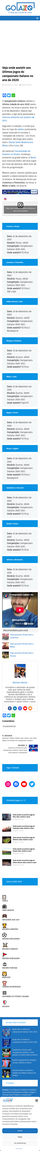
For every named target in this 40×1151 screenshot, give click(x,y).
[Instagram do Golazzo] (8, 784)
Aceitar (20, 1131)
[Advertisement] (20, 44)
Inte (16, 145)
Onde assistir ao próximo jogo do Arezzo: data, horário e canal (24, 850)
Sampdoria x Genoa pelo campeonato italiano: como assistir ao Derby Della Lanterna (24, 1052)
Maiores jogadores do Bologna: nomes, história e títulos (24, 1061)
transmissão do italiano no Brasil (16, 152)
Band (33, 157)
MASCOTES (6, 977)
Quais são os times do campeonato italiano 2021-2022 (24, 1030)
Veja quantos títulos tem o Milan (21, 645)
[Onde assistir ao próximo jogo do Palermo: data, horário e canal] (6, 842)
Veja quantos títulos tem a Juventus (21, 636)
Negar (20, 1137)
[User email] (30, 708)
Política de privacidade (19, 1148)
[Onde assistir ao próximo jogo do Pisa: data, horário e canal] (6, 819)
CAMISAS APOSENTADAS (11, 986)
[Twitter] (32, 784)
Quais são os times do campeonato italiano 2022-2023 (24, 1040)
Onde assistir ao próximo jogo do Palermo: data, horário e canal (24, 838)
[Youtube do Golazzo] (24, 784)
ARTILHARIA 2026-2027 (11, 919)
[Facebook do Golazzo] (16, 784)
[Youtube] (25, 708)
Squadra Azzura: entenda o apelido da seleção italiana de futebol (24, 1073)
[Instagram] (20, 708)
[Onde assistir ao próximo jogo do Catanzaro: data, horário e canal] (6, 830)
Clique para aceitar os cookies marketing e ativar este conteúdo (20, 209)
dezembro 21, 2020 (11, 85)
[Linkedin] (15, 708)
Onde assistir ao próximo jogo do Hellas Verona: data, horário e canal (24, 861)
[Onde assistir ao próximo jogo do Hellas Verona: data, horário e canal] (6, 864)
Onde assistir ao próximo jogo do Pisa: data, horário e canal (24, 815)
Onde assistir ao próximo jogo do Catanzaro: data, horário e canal (24, 827)
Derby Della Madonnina (21, 142)
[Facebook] (10, 708)
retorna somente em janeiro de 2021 (18, 118)
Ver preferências (20, 1143)
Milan (5, 145)
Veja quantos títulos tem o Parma (21, 654)
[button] (37, 1100)
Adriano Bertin (26, 85)
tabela (21, 129)
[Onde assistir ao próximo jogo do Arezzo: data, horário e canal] (6, 853)
